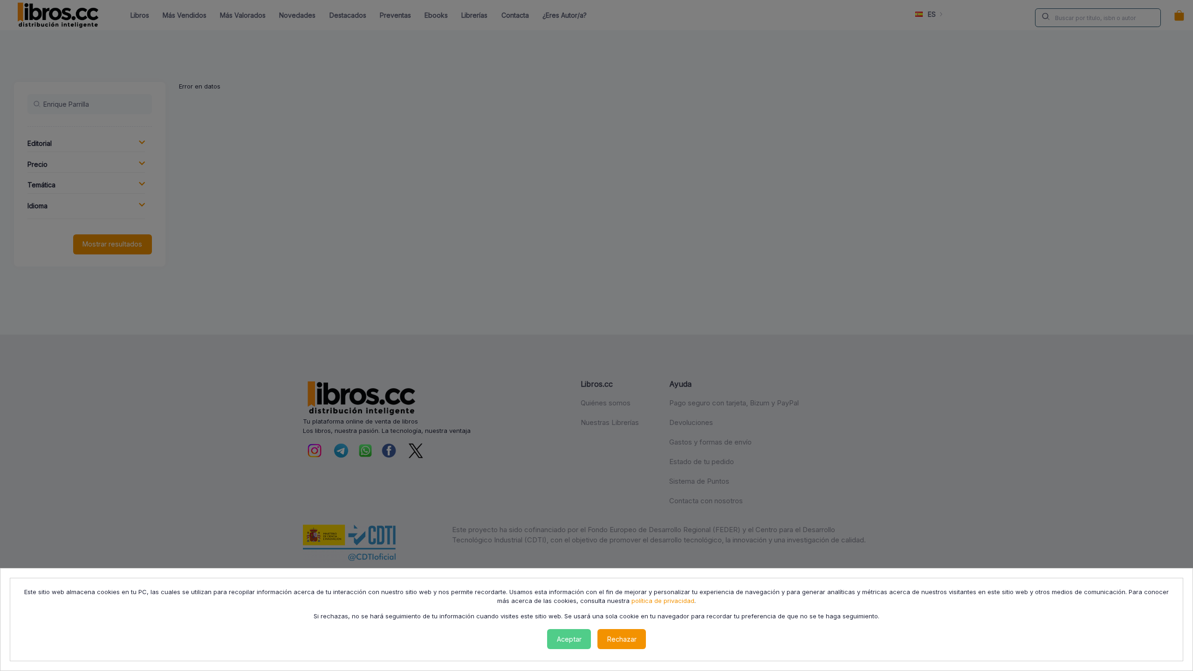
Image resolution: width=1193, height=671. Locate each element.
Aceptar (569, 639)
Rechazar (622, 639)
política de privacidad (662, 600)
